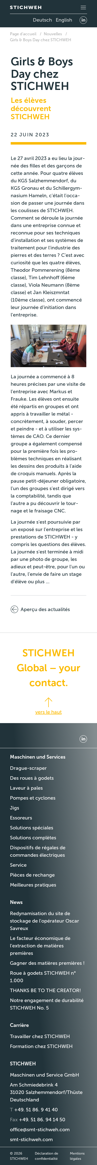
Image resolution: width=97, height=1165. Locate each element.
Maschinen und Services (37, 757)
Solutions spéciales (31, 828)
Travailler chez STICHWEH (40, 1036)
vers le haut (48, 712)
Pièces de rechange (32, 875)
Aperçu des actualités (45, 609)
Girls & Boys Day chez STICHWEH (40, 40)
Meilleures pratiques (33, 885)
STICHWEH (23, 1064)
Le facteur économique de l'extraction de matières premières (40, 945)
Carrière (19, 1025)
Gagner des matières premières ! (47, 963)
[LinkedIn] (83, 20)
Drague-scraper (28, 768)
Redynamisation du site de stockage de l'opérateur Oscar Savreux (44, 920)
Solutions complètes (33, 838)
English (64, 20)
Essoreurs (21, 818)
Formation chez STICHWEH (41, 1046)
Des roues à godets (32, 778)
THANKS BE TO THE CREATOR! (45, 990)
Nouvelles (53, 34)
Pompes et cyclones (32, 798)
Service (18, 865)
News (16, 902)
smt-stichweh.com (31, 1139)
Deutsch (42, 20)
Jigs (14, 808)
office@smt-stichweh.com (40, 1129)
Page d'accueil (23, 34)
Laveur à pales (26, 788)
